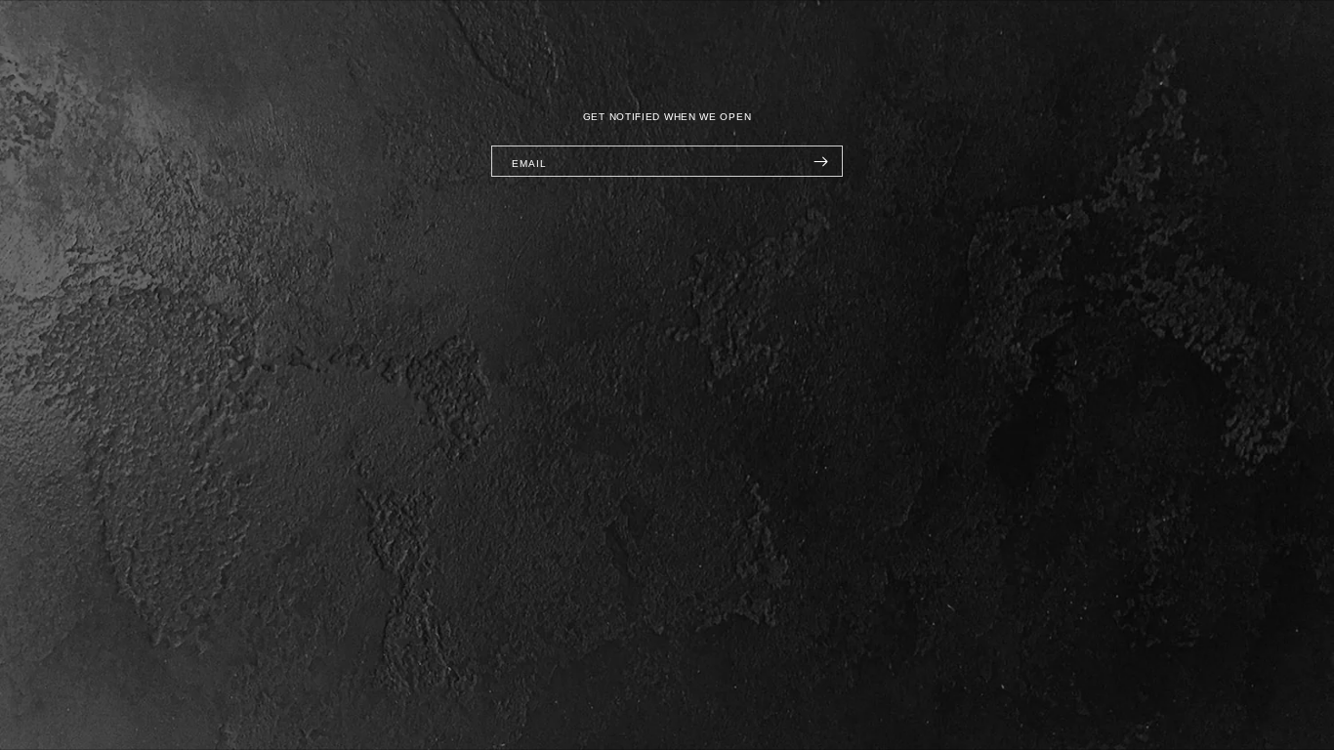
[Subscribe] (820, 161)
